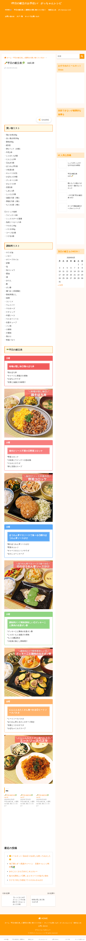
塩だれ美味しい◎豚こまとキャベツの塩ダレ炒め (28, 876)
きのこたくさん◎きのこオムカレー (23, 871)
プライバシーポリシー (43, 930)
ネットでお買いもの (32, 16)
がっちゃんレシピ (64, 10)
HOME (44, 918)
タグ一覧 (20, 16)
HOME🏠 (8, 10)
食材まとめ (52, 10)
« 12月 (60, 285)
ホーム (7, 923)
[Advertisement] (43, 35)
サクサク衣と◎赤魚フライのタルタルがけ (26, 880)
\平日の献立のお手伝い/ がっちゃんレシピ (36, 3)
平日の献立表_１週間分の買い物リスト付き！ (30, 10)
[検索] (82, 56)
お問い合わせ (9, 16)
